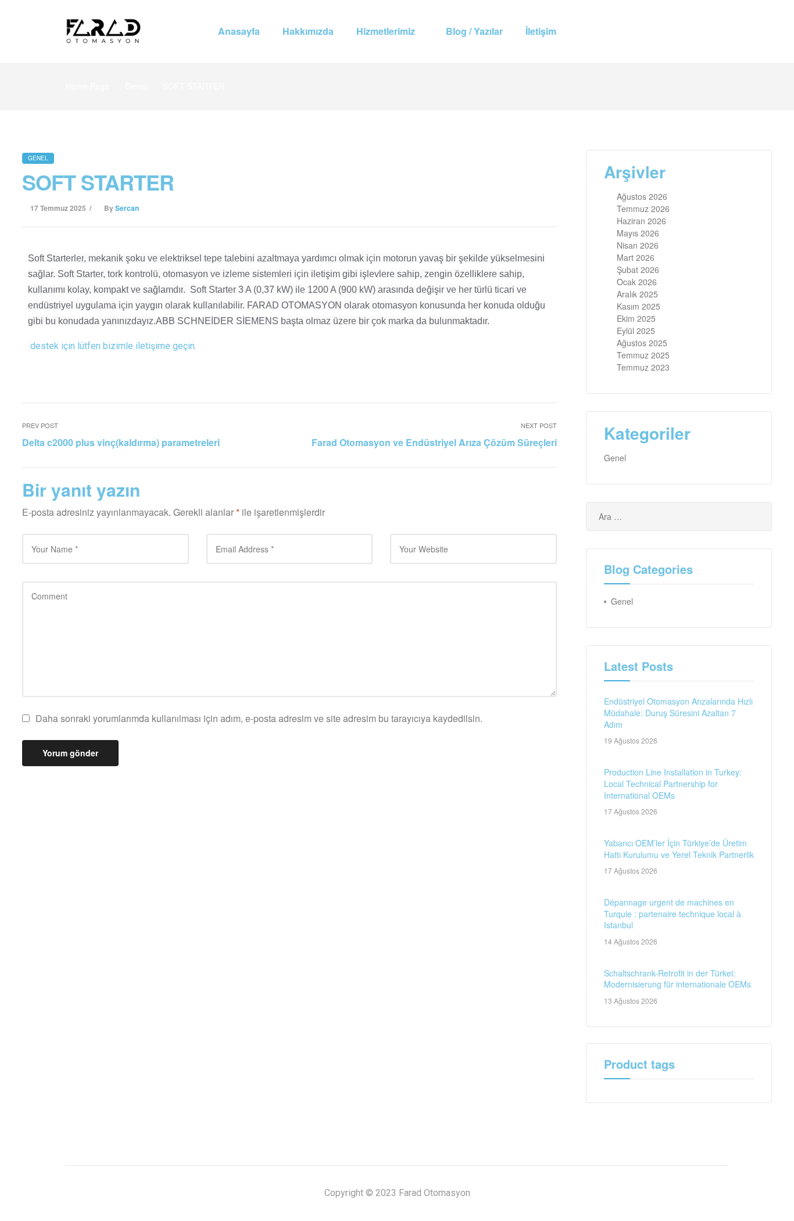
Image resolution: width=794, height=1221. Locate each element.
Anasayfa (239, 31)
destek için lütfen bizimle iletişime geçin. (113, 345)
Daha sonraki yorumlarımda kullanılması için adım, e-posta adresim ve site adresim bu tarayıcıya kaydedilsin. (258, 718)
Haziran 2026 (641, 221)
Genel (136, 86)
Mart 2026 (635, 257)
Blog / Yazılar (474, 31)
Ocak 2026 (637, 282)
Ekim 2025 (636, 318)
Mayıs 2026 (638, 233)
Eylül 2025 (636, 330)
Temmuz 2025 (643, 355)
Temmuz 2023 (643, 367)
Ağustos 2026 (642, 196)
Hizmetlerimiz (385, 31)
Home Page (87, 86)
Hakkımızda (308, 31)
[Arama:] (679, 516)
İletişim (540, 31)
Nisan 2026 (638, 245)
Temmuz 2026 (643, 208)
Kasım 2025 (638, 306)
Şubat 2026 (638, 269)
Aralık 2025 (637, 294)
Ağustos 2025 (642, 343)
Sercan (127, 208)
